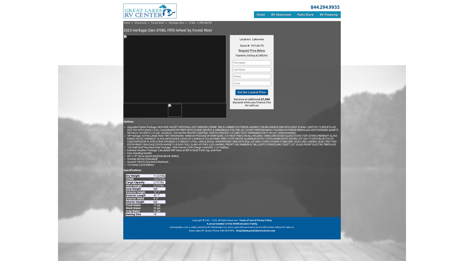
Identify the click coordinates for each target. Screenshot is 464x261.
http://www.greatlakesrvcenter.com (255, 230)
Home (127, 22)
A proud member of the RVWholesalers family (232, 224)
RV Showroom (281, 14)
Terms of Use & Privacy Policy (255, 220)
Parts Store (305, 14)
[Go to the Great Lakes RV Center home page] (150, 17)
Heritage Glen (176, 22)
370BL (192, 22)
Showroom (140, 22)
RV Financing (329, 14)
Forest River (157, 22)
